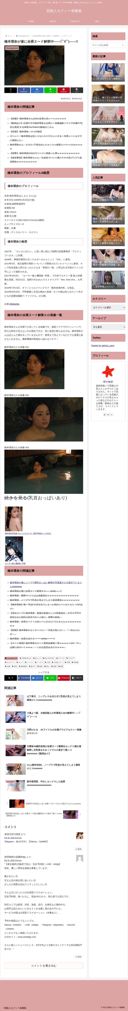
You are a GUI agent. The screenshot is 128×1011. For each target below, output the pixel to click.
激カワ (33, 666)
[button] (76, 90)
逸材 (61, 666)
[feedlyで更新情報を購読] (108, 414)
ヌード (20, 662)
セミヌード (10, 662)
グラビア (71, 658)
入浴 (48, 662)
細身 (40, 666)
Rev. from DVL (49, 658)
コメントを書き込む (44, 965)
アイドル (61, 658)
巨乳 (15, 666)
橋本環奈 (24, 666)
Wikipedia (14, 304)
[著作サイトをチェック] (104, 414)
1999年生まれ (26, 658)
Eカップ (38, 658)
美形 (54, 666)
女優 (8, 666)
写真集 (76, 662)
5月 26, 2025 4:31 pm (13, 838)
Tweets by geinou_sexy (102, 345)
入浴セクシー (58, 662)
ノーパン (30, 662)
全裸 (68, 662)
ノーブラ (40, 662)
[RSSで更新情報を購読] (111, 414)
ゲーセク (108, 381)
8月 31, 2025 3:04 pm (13, 860)
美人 (47, 666)
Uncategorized (12, 658)
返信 (79, 849)
